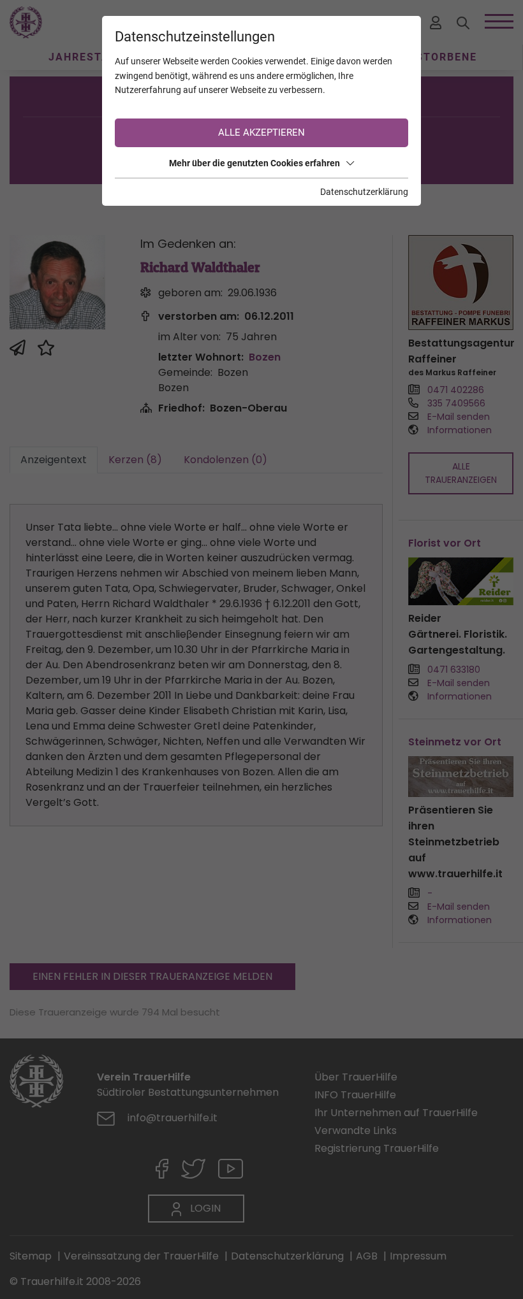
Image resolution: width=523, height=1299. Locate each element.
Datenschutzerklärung (364, 192)
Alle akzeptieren (261, 132)
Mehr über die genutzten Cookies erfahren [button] (254, 163)
